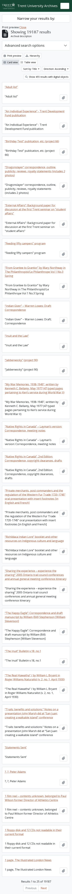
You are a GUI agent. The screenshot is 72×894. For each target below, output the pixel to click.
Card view (12, 62)
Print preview (14, 55)
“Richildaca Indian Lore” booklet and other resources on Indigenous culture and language (34, 539)
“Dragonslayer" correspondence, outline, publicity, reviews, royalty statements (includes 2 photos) (35, 171)
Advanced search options (25, 45)
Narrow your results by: (36, 18)
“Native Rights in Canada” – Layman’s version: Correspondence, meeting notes (33, 428)
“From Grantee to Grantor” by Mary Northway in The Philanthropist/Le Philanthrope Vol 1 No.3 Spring (35, 272)
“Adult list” (11, 87)
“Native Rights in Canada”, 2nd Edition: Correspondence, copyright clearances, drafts (33, 458)
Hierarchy (34, 55)
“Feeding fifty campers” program (25, 243)
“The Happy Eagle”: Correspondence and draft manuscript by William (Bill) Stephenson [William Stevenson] (35, 617)
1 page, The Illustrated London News (28, 860)
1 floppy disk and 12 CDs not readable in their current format (33, 832)
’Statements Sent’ (16, 747)
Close (22, 27)
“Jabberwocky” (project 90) (21, 360)
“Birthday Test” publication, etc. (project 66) (32, 141)
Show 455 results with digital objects (48, 76)
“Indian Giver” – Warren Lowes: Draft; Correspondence (28, 308)
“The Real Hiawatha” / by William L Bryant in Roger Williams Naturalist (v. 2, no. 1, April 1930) (35, 677)
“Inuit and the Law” (17, 336)
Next (44, 888)
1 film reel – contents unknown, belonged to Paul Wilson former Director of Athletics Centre (35, 798)
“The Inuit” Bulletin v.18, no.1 (23, 651)
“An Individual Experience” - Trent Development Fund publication (34, 113)
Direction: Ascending (55, 68)
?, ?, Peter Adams (15, 772)
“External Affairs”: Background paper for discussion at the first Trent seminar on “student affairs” (35, 209)
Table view (30, 62)
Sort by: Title (30, 68)
